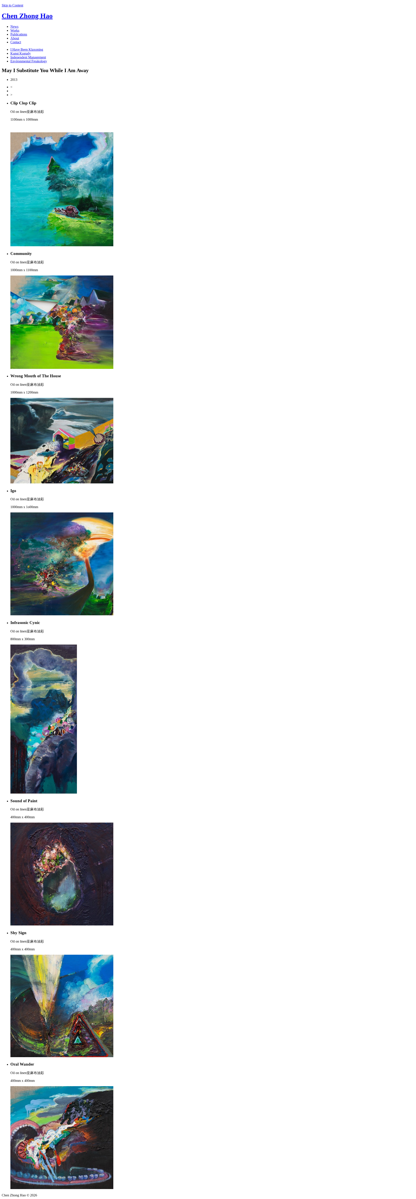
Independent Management (28, 57)
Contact (15, 42)
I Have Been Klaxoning (26, 49)
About (14, 38)
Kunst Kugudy (20, 53)
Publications (18, 34)
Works (14, 30)
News (14, 26)
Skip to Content (12, 5)
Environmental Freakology (28, 61)
